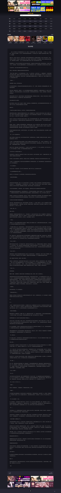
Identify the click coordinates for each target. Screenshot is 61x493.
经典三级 (40, 23)
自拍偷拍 (19, 21)
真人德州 (19, 18)
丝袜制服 (40, 21)
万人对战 (25, 18)
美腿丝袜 (35, 26)
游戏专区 (30, 18)
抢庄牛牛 (51, 18)
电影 (9, 23)
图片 (9, 26)
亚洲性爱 (14, 23)
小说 (9, 28)
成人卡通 (25, 23)
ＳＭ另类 (51, 21)
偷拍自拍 (19, 23)
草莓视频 (25, 31)
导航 (9, 31)
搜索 (39, 15)
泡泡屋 (40, 31)
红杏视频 (35, 31)
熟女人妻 (35, 21)
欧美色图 (25, 26)
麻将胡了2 (35, 18)
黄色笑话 (46, 28)
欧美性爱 (30, 23)
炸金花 (40, 18)
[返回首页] (54, 491)
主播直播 (46, 21)
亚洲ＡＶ (14, 21)
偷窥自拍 (14, 26)
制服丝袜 (35, 23)
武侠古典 (30, 28)
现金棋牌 (46, 18)
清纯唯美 (40, 26)
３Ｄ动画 (30, 21)
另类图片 (51, 26)
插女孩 (14, 31)
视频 (9, 21)
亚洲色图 (19, 26)
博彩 (9, 18)
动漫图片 (30, 26)
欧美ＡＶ (25, 21)
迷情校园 (35, 28)
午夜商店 (19, 31)
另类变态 (51, 23)
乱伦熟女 (46, 23)
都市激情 (14, 28)
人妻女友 (25, 28)
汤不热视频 (30, 31)
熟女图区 (46, 26)
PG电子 (14, 18)
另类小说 (40, 28)
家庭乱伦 (19, 28)
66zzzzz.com (30, 13)
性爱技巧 (51, 28)
